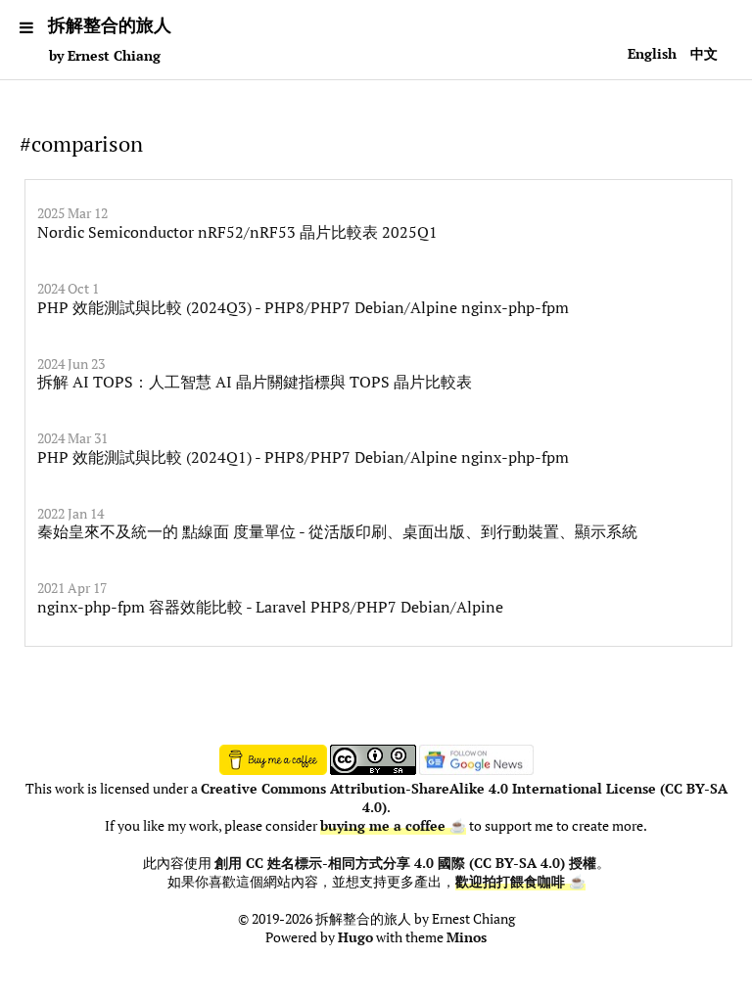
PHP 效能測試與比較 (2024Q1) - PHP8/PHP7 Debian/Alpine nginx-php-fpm (303, 457)
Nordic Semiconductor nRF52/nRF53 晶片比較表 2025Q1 (237, 232)
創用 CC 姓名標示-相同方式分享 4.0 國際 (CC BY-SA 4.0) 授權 (405, 863)
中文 (704, 53)
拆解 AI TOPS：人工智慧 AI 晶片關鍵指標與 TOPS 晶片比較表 (254, 381)
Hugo (355, 937)
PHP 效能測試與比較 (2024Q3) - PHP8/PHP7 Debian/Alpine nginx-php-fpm (303, 307)
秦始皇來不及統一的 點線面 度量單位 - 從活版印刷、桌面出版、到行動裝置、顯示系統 (337, 531)
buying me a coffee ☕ (393, 826)
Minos (466, 937)
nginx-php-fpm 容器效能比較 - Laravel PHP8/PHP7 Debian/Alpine (270, 606)
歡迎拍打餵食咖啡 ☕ (520, 881)
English (652, 53)
